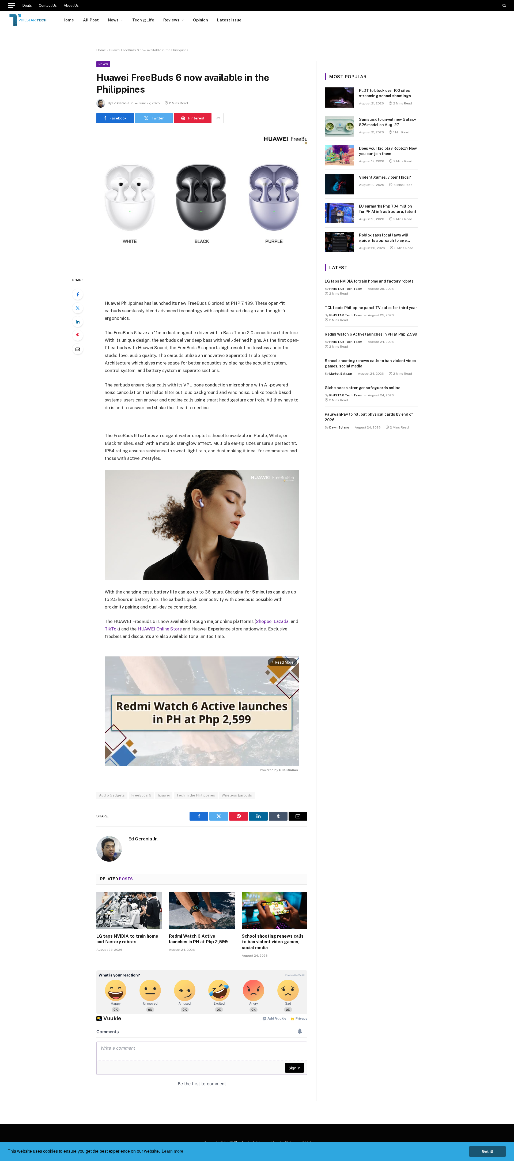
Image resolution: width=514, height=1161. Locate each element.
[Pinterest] (77, 335)
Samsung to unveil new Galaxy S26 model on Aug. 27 (387, 122)
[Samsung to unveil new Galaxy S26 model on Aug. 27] (339, 126)
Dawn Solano (339, 427)
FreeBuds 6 (141, 795)
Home (68, 20)
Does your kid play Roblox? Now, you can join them (388, 151)
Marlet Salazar (340, 373)
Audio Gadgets (112, 795)
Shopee (263, 621)
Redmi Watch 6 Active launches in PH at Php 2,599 (198, 939)
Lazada (281, 621)
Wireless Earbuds (237, 795)
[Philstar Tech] (28, 20)
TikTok (112, 629)
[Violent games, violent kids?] (339, 184)
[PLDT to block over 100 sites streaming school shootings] (339, 97)
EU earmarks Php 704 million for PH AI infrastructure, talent (387, 209)
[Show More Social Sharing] (218, 118)
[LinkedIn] (77, 321)
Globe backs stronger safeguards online (362, 388)
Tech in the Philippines (195, 795)
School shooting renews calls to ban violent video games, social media (273, 942)
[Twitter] (77, 308)
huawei (164, 795)
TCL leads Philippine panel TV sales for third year (371, 308)
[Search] (503, 5)
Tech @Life (143, 20)
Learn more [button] (172, 1151)
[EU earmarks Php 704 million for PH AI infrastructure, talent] (339, 213)
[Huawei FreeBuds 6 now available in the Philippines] (201, 199)
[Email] (77, 349)
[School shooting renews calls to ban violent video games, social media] (274, 910)
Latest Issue (229, 20)
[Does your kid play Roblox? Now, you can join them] (339, 155)
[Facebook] (77, 294)
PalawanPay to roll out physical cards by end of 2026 (369, 417)
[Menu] (11, 5)
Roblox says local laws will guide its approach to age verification (384, 238)
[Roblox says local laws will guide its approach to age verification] (339, 242)
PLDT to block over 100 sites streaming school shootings (385, 93)
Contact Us (48, 5)
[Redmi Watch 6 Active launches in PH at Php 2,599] (202, 910)
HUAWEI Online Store (160, 629)
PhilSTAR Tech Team (345, 289)
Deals (27, 5)
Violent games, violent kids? (385, 177)
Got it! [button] (487, 1151)
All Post (91, 20)
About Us (71, 5)
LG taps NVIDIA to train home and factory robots (127, 939)
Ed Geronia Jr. (122, 103)
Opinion (200, 20)
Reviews (171, 20)
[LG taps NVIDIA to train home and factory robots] (129, 910)
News (113, 20)
